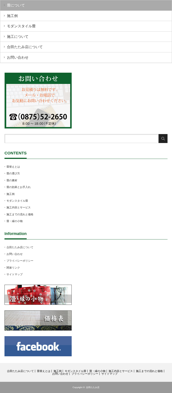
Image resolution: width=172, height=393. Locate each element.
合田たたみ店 (92, 387)
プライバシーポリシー (19, 260)
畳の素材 (11, 180)
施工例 (12, 16)
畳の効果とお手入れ (18, 187)
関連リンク (13, 267)
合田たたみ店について (25, 47)
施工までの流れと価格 (19, 214)
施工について (17, 36)
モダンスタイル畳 (21, 26)
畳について (16, 5)
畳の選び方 (13, 173)
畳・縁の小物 (14, 221)
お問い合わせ (17, 57)
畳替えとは (13, 166)
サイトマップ (14, 274)
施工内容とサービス (18, 207)
